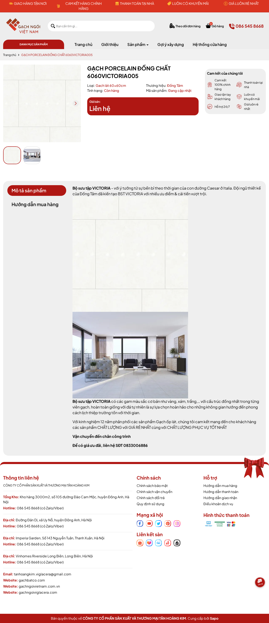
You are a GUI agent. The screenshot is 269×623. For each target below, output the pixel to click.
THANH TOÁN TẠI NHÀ (137, 3)
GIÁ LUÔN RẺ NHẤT (244, 3)
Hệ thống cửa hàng (210, 44)
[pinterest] (167, 523)
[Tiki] (158, 542)
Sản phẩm (136, 44)
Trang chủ (83, 44)
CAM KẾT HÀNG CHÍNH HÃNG (83, 6)
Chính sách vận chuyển (154, 491)
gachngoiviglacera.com (38, 592)
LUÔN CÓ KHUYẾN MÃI (190, 3)
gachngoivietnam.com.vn (39, 586)
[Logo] (23, 25)
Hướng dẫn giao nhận (220, 498)
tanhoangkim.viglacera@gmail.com (42, 574)
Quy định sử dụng (150, 504)
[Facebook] (140, 523)
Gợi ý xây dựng (170, 44)
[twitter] (158, 523)
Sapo (214, 618)
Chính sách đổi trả (151, 498)
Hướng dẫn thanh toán (220, 491)
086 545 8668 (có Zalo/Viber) (40, 508)
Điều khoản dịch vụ (218, 504)
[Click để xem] (42, 103)
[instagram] (177, 523)
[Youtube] (149, 523)
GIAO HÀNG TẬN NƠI (30, 3)
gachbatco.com (32, 580)
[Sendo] (167, 542)
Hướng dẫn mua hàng (220, 485)
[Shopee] (140, 542)
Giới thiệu (110, 44)
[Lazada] (149, 542)
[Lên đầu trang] (260, 596)
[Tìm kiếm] (53, 26)
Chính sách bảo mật (152, 485)
